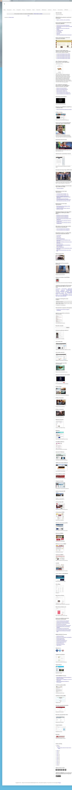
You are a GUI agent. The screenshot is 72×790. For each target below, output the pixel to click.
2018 (57, 758)
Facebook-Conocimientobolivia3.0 (62, 640)
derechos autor (63, 292)
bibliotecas (67, 291)
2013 (57, 763)
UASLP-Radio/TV (59, 32)
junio (58, 746)
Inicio (28, 15)
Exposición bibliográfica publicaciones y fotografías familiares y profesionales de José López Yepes (63, 197)
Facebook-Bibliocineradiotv (61, 639)
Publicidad (29, 9)
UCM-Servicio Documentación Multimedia (63, 25)
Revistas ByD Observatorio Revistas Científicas (64, 629)
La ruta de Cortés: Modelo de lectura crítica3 (63, 56)
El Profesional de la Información (61, 624)
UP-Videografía (59, 31)
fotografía (57, 293)
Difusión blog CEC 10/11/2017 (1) (62, 90)
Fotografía (19, 9)
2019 (57, 757)
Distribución (70, 288)
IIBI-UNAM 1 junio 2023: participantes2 (62, 216)
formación (69, 292)
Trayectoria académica (60, 188)
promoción (65, 295)
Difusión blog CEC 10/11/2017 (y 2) (62, 91)
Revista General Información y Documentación (64, 625)
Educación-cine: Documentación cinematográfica (64, 637)
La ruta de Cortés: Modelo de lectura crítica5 (63, 58)
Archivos (49, 9)
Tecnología (58, 291)
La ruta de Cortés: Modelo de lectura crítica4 (63, 57)
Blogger (59, 782)
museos (66, 293)
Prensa (23, 9)
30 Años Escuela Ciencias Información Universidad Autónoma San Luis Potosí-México (64, 199)
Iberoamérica (60, 9)
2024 (57, 750)
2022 (57, 753)
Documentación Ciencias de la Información (63, 623)
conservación (58, 292)
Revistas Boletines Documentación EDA (63, 628)
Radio (33, 9)
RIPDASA (66, 9)
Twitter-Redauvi (59, 645)
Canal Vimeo (59, 236)
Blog (4, 9)
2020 (57, 755)
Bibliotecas (44, 9)
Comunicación (64, 288)
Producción (63, 290)
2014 (57, 762)
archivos (62, 291)
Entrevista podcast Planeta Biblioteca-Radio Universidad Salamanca (63, 206)
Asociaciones (58, 288)
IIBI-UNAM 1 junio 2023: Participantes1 (62, 215)
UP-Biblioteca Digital (60, 30)
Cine (14, 9)
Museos (54, 9)
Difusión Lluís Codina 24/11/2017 (62, 88)
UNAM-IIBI (58, 33)
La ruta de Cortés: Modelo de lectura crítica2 (63, 55)
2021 (57, 754)
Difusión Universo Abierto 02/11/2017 (62, 89)
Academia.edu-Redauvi (60, 636)
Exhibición (57, 290)
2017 (57, 759)
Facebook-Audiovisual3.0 (60, 638)
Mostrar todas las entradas (38, 13)
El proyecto (9, 9)
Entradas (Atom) (11, 17)
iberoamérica (61, 293)
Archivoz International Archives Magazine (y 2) (64, 93)
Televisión (38, 9)
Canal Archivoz (59, 237)
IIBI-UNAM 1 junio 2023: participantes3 (62, 217)
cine (71, 291)
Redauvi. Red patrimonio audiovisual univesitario (64, 109)
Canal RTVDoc (59, 235)
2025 (57, 745)
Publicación (69, 290)
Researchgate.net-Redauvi (61, 644)
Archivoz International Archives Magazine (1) (63, 92)
